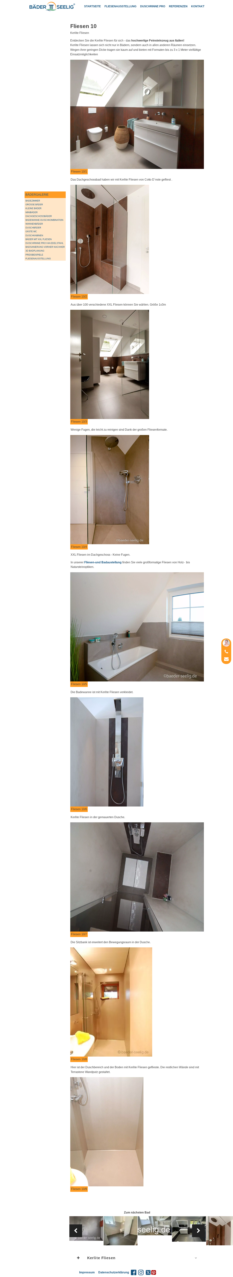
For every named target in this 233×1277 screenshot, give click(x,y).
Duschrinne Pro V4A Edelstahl (44, 243)
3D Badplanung (34, 251)
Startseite (92, 6)
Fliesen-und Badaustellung (103, 562)
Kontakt (197, 6)
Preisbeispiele (34, 255)
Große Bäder (34, 204)
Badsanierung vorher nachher (45, 247)
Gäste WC (31, 231)
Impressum (87, 1272)
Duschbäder (33, 227)
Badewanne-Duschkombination (44, 220)
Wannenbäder (34, 224)
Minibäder (31, 212)
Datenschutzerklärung (113, 1272)
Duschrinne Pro (152, 6)
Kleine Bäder (33, 208)
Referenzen (178, 6)
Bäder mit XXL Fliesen (38, 239)
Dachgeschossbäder (38, 216)
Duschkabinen (34, 235)
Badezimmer (32, 200)
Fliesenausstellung (120, 6)
